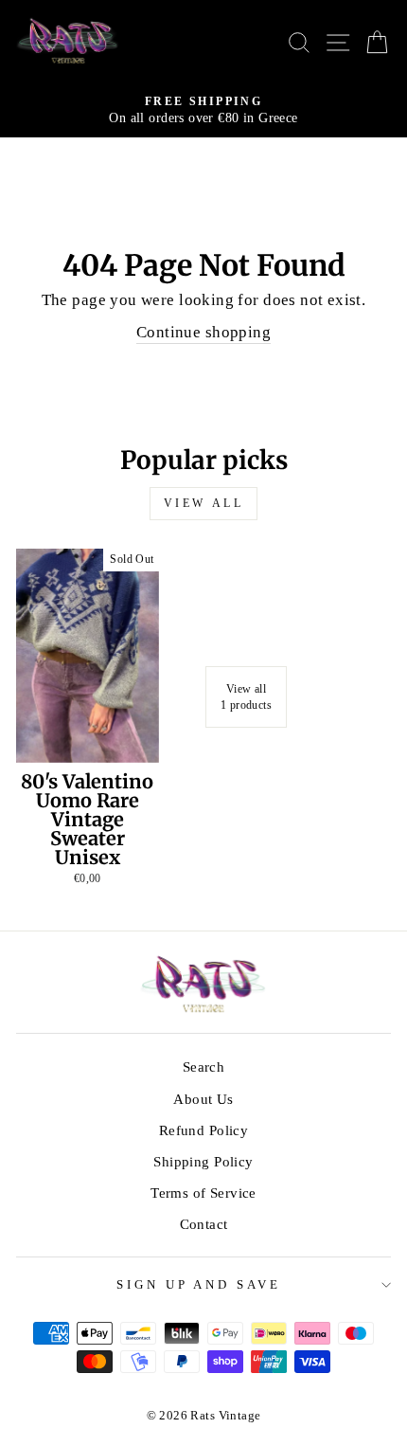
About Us (203, 1099)
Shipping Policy (203, 1161)
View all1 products (246, 697)
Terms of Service (203, 1192)
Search (203, 1066)
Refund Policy (203, 1130)
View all (204, 503)
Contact (204, 1224)
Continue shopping (203, 332)
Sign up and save (199, 1284)
